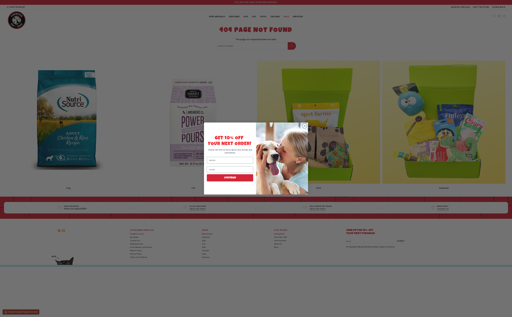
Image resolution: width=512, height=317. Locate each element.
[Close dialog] (304, 126)
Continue (230, 178)
